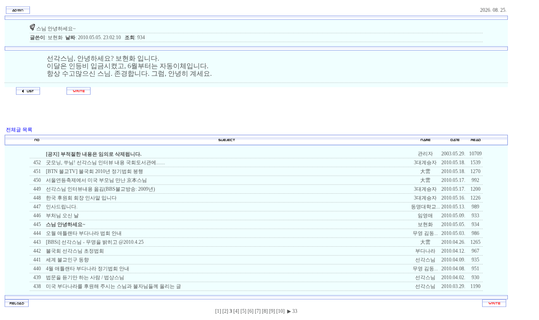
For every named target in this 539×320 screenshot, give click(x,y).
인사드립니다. (61, 207)
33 (294, 311)
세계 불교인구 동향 (67, 260)
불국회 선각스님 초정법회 (74, 251)
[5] (243, 311)
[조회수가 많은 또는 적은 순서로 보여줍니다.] (475, 143)
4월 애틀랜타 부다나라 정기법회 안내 (87, 269)
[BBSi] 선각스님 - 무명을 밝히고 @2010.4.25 (94, 242)
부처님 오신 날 (62, 216)
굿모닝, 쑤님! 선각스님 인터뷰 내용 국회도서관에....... (105, 162)
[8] (265, 311)
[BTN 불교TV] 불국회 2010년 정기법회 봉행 (94, 171)
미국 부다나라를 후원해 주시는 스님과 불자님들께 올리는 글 (113, 286)
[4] (236, 311)
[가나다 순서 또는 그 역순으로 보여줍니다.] (227, 143)
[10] (280, 311)
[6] (250, 311)
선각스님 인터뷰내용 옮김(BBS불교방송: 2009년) (100, 189)
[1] (218, 311)
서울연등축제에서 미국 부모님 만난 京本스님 (96, 180)
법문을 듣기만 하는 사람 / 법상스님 (84, 277)
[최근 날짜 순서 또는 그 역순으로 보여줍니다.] (455, 143)
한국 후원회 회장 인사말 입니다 (81, 198)
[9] (272, 311)
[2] (225, 311)
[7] (258, 311)
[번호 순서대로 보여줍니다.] (37, 143)
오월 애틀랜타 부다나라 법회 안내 (83, 233)
